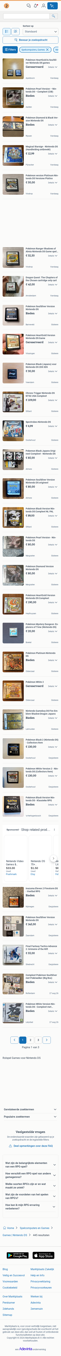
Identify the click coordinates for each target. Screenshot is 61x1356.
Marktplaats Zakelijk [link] (42, 1269)
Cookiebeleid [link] (10, 1287)
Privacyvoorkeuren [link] (41, 1287)
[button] (36, 5)
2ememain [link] (37, 1308)
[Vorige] (14, 1040)
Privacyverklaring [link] (40, 1281)
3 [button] (38, 1040)
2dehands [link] (8, 1308)
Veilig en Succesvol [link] (14, 1275)
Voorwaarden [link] (10, 1281)
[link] (6, 5)
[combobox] (26, 16)
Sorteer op (28, 26)
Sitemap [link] (7, 1314)
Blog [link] (5, 1269)
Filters (12, 49)
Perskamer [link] (9, 1302)
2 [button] (30, 1040)
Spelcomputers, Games (33, 49)
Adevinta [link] (36, 1302)
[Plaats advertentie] (52, 5)
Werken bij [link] (36, 1296)
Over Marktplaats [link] (12, 1296)
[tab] (7, 31)
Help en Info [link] (37, 1275)
